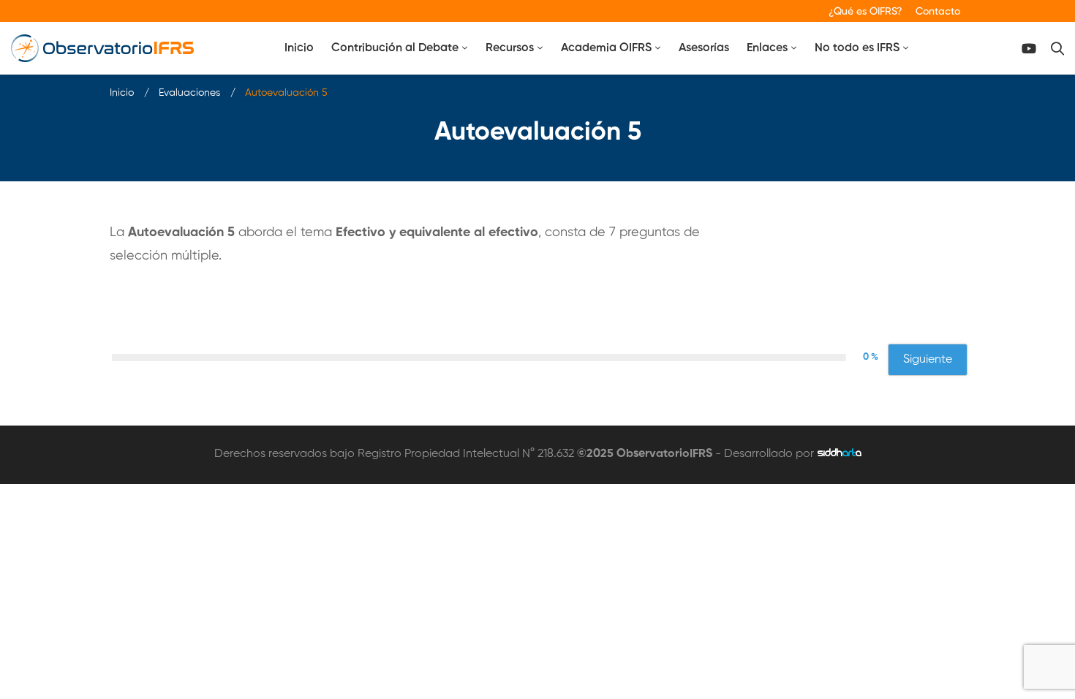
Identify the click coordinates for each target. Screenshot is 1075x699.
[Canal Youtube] (1029, 48)
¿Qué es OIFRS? (865, 12)
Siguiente (927, 360)
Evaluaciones (189, 93)
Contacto (938, 12)
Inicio (122, 93)
